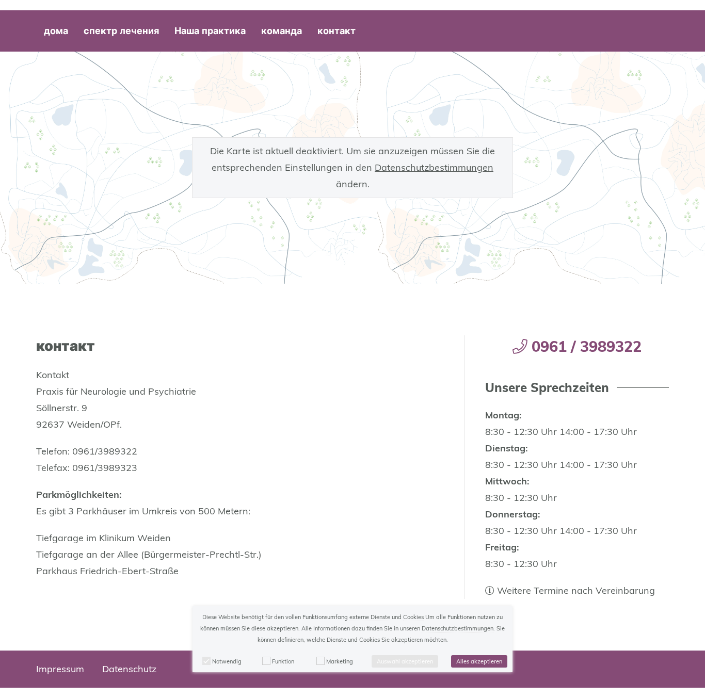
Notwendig (227, 661)
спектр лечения (121, 31)
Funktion (283, 661)
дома (56, 31)
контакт (336, 31)
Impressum (60, 669)
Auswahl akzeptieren (405, 661)
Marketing (339, 661)
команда (281, 31)
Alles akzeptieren (479, 661)
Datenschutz (129, 669)
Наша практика (210, 31)
